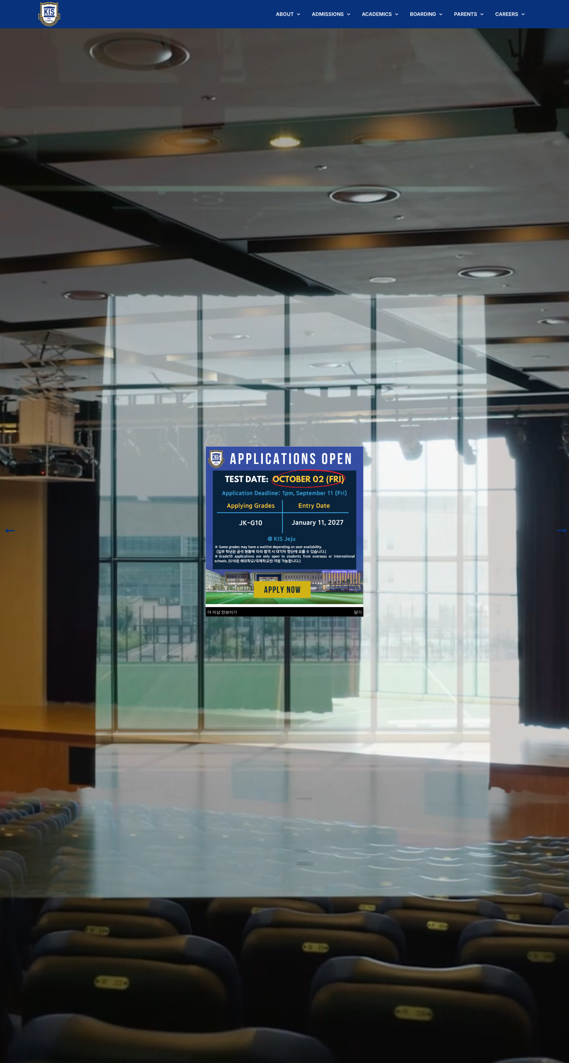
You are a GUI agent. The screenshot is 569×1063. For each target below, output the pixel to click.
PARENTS (465, 14)
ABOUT (285, 14)
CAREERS (506, 14)
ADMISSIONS (328, 14)
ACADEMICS (377, 14)
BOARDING (423, 14)
